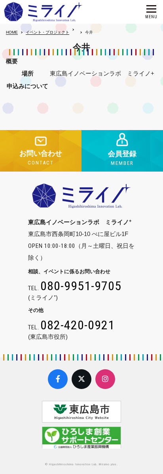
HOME (12, 32)
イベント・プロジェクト (47, 32)
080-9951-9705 (80, 285)
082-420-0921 (77, 325)
